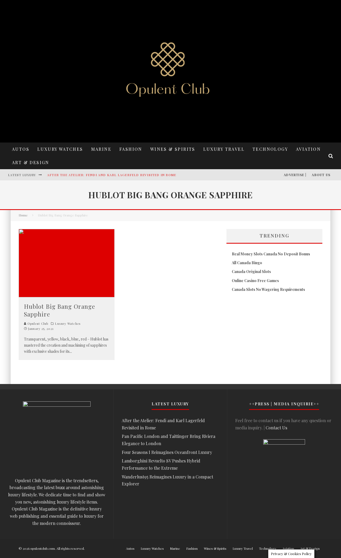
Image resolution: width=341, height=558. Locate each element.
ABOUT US (321, 175)
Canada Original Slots (251, 271)
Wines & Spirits (172, 149)
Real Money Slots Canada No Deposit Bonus (271, 253)
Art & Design (30, 162)
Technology (270, 149)
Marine (101, 149)
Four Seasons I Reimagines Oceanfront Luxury (167, 452)
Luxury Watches (60, 149)
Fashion (130, 149)
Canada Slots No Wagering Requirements (268, 289)
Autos (20, 149)
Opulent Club (37, 324)
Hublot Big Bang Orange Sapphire (59, 310)
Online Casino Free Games (255, 280)
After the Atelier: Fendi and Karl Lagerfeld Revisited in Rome (111, 175)
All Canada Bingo (247, 262)
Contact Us (276, 427)
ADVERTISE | (295, 175)
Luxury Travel (224, 149)
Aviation (308, 149)
